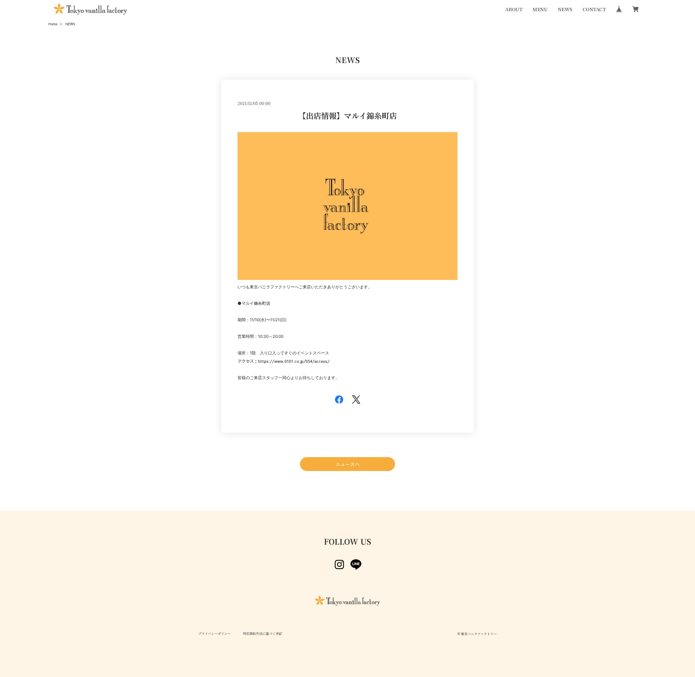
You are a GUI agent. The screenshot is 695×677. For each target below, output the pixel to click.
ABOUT (513, 9)
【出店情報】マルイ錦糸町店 (347, 115)
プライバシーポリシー (214, 634)
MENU (540, 9)
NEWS (565, 9)
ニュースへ (348, 463)
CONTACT (594, 9)
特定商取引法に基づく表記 (262, 634)
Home (52, 24)
